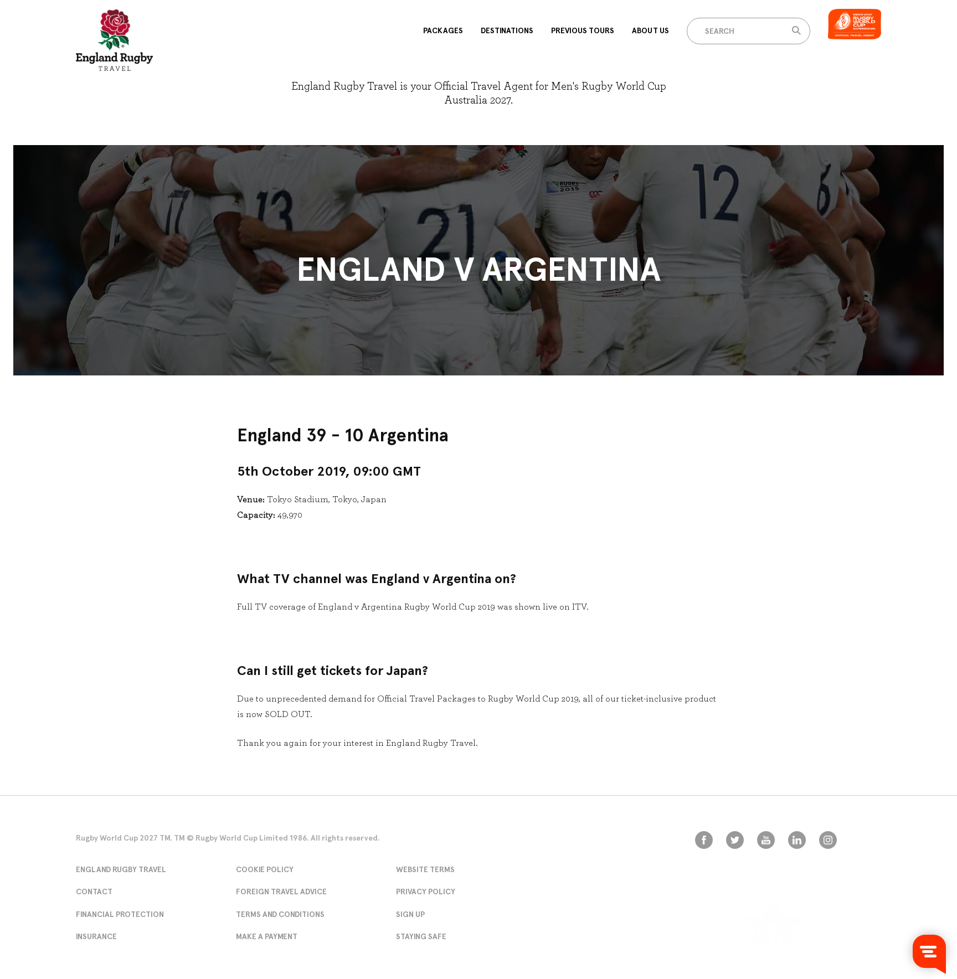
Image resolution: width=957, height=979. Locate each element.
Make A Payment (266, 936)
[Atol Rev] (705, 924)
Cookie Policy (265, 869)
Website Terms (425, 869)
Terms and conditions (280, 914)
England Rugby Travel (121, 869)
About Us (650, 30)
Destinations (507, 30)
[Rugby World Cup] (114, 40)
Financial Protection (120, 914)
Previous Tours (582, 30)
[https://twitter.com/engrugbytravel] (735, 840)
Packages (443, 30)
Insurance (96, 936)
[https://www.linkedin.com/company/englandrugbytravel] (797, 840)
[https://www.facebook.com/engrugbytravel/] (704, 840)
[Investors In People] (850, 924)
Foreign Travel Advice (281, 891)
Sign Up (410, 914)
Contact (94, 891)
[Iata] (772, 924)
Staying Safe (421, 936)
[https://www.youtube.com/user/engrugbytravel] (766, 840)
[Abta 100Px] (638, 923)
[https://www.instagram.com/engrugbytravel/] (828, 840)
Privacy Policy (425, 891)
